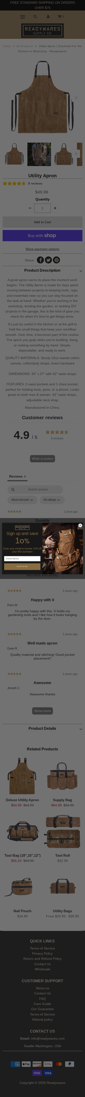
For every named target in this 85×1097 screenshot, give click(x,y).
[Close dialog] (80, 525)
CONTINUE (22, 566)
